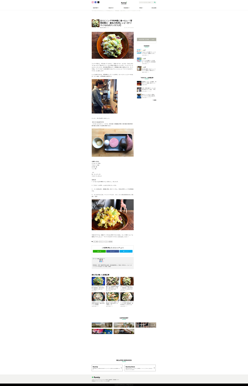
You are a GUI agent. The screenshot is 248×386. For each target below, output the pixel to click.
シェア (113, 251)
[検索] (155, 2)
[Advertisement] (124, 15)
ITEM (140, 8)
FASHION (126, 8)
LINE (100, 251)
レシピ (106, 241)
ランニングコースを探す (104, 379)
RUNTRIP (95, 8)
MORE (153, 39)
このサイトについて (95, 379)
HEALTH (111, 8)
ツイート (127, 251)
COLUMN (154, 8)
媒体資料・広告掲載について (114, 379)
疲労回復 (110, 241)
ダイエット (101, 241)
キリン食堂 (96, 241)
